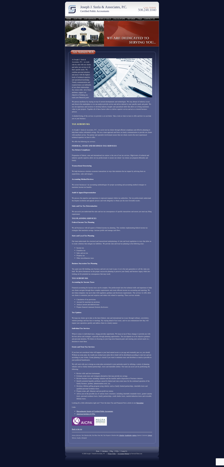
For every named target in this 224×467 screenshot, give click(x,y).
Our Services (90, 19)
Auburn (134, 435)
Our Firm (78, 19)
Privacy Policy (112, 453)
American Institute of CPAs (86, 414)
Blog (111, 451)
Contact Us (149, 19)
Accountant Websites (123, 453)
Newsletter (139, 403)
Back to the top (77, 429)
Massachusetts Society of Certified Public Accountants (95, 411)
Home (68, 19)
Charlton (121, 435)
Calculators (119, 19)
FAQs (140, 19)
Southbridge (128, 435)
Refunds (131, 19)
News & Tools (104, 19)
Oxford (150, 435)
